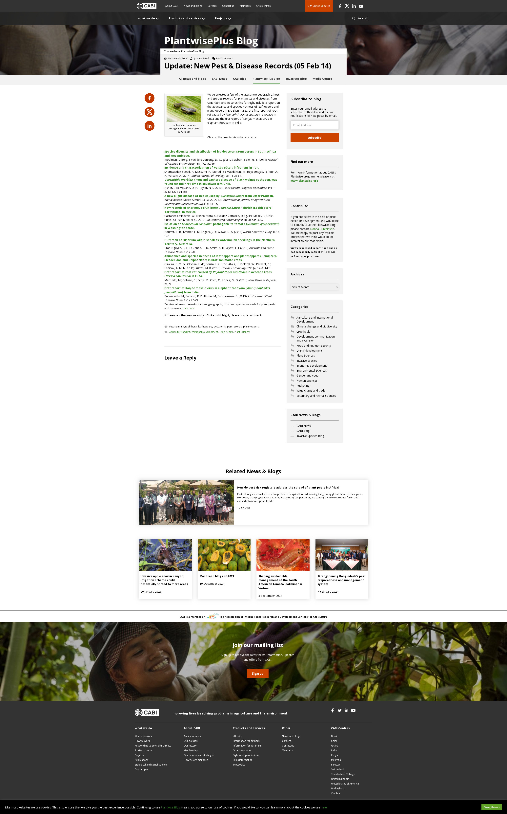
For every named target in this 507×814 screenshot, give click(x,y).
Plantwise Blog (170, 807)
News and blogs (193, 6)
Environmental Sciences (311, 370)
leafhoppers (205, 326)
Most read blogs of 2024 (217, 576)
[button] (340, 5)
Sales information (243, 760)
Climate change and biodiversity (316, 326)
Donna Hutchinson (322, 229)
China (334, 741)
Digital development (309, 350)
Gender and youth (307, 375)
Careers (212, 6)
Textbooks (239, 764)
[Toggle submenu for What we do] (157, 18)
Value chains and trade (310, 390)
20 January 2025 (151, 591)
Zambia (335, 793)
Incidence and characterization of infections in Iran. (211, 167)
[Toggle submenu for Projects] (229, 18)
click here (188, 308)
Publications (141, 760)
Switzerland (337, 769)
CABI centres (263, 6)
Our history (190, 745)
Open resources (242, 750)
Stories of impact (144, 750)
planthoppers (251, 326)
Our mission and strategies (199, 755)
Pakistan (335, 764)
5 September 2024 (270, 596)
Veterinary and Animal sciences (316, 396)
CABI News (303, 426)
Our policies (190, 741)
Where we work (143, 736)
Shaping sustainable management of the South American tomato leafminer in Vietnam (280, 582)
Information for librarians (247, 745)
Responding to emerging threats (153, 745)
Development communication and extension (315, 338)
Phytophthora (189, 326)
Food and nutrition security (313, 345)
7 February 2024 (327, 591)
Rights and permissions (246, 755)
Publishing (302, 385)
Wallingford (337, 788)
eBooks (237, 736)
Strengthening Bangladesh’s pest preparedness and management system (341, 580)
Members (245, 6)
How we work (142, 741)
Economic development (311, 365)
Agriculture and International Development (193, 332)
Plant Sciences (242, 332)
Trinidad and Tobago (343, 774)
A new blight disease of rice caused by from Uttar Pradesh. (219, 196)
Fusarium (174, 326)
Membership (191, 750)
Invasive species (306, 360)
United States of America (345, 783)
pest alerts (220, 326)
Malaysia (336, 760)
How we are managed (196, 760)
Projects (139, 755)
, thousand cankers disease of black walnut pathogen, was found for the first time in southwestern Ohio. (220, 181)
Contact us (228, 6)
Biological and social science (151, 764)
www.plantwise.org (304, 180)
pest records (234, 326)
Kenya (334, 755)
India (334, 750)
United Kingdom (340, 779)
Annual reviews (192, 736)
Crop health (226, 332)
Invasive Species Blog (310, 436)
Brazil (334, 736)
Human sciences (306, 380)
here (324, 807)
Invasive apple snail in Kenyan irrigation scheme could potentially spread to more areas (165, 580)
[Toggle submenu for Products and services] (203, 18)
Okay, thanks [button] (492, 807)
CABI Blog (303, 431)
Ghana (334, 745)
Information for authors (246, 741)
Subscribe (314, 137)
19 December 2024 (212, 583)
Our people (141, 769)
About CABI (171, 6)
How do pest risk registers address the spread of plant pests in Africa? (288, 487)
